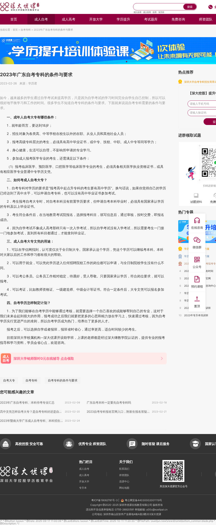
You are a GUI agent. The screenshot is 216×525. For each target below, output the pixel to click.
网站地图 (124, 487)
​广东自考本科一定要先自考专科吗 (109, 402)
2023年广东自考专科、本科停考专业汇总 (27, 402)
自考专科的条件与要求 (62, 380)
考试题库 (151, 19)
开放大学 (96, 19)
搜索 (190, 6)
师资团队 (124, 475)
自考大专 (9, 380)
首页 (13, 19)
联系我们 (124, 468)
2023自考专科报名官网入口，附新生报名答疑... (118, 411)
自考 (155, 12)
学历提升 (123, 19)
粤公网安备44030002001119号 (143, 500)
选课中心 (124, 481)
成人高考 (147, 12)
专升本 (161, 12)
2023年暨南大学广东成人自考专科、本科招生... (31, 420)
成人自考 (137, 12)
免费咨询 (178, 19)
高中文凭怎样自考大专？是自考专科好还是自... (31, 411)
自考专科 (26, 29)
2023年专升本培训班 (196, 315)
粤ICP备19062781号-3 (104, 500)
